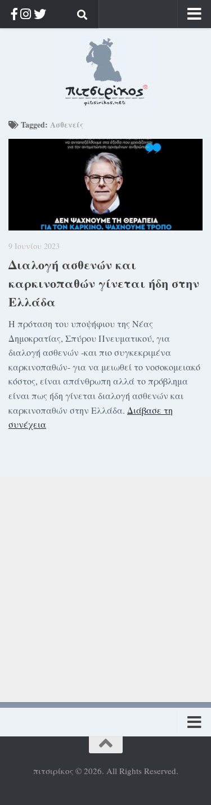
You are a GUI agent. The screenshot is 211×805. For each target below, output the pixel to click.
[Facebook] (14, 14)
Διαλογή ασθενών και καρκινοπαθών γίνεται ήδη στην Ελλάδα (103, 283)
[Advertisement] (105, 582)
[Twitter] (40, 14)
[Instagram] (25, 14)
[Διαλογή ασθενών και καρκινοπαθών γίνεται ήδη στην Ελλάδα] (105, 184)
